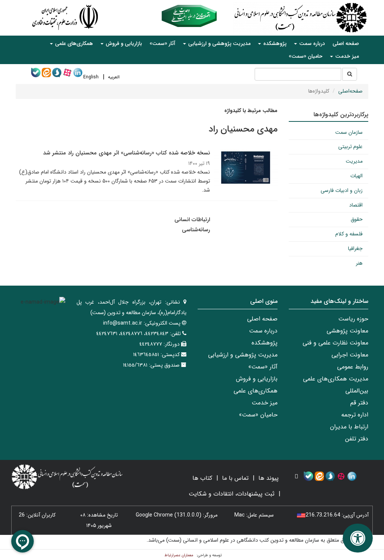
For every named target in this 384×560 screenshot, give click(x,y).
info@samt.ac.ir (122, 323)
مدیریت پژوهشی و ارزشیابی (243, 354)
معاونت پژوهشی (347, 330)
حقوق (357, 219)
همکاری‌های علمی (256, 390)
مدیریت (354, 161)
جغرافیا (355, 248)
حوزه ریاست (353, 318)
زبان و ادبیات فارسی (342, 190)
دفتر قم (359, 402)
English (91, 77)
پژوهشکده (265, 342)
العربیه (114, 77)
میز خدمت (265, 402)
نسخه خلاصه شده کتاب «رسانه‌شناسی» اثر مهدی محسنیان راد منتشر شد (126, 152)
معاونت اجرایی (350, 354)
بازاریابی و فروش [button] (123, 43)
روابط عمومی (352, 366)
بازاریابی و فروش (257, 378)
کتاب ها (202, 478)
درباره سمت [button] (311, 43)
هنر (359, 263)
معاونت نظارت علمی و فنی (335, 342)
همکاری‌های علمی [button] (73, 43)
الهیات (356, 176)
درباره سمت (263, 330)
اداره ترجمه (354, 414)
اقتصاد (356, 205)
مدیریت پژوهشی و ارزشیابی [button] (218, 43)
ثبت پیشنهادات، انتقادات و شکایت (231, 494)
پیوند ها (268, 478)
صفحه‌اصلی (350, 91)
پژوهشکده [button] (274, 43)
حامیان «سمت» (305, 56)
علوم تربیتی (350, 146)
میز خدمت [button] (346, 56)
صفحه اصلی (346, 43)
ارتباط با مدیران (349, 426)
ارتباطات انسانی (192, 219)
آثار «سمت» (163, 43)
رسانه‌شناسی (196, 229)
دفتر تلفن (356, 438)
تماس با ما (235, 478)
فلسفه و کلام (349, 234)
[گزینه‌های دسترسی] (358, 538)
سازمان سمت (349, 132)
